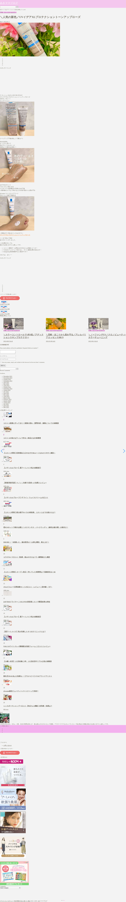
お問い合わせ (7, 745)
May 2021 (6, 407)
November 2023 (7, 378)
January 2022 (7, 401)
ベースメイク (7, 894)
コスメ (5, 892)
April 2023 (6, 385)
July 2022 (6, 391)
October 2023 (7, 379)
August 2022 (6, 390)
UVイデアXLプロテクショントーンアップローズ (15, 235)
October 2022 (7, 387)
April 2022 (6, 396)
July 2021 (6, 404)
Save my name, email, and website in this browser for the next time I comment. (23, 362)
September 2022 (7, 388)
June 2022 (6, 393)
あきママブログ (9, 3)
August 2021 (6, 402)
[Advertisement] (51, 81)
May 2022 (6, 395)
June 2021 (6, 405)
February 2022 (7, 399)
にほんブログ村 (5, 304)
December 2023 (7, 376)
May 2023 (6, 384)
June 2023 (6, 382)
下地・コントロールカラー (8, 12)
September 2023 (7, 381)
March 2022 (6, 398)
